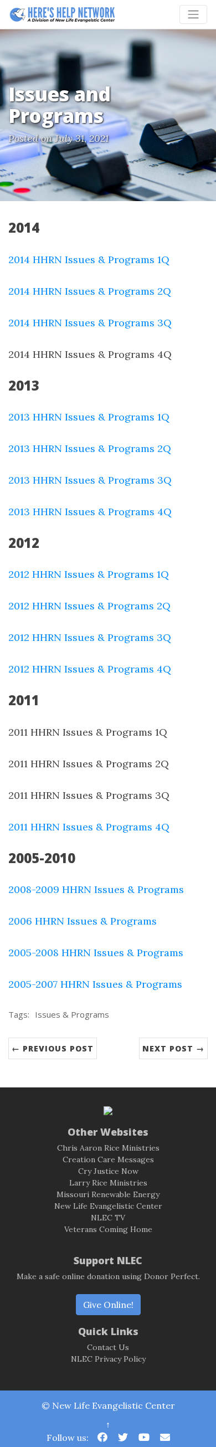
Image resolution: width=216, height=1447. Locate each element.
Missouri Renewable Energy (108, 1194)
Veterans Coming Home (108, 1229)
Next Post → (173, 1048)
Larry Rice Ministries (108, 1183)
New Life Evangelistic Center (108, 1206)
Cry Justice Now (108, 1171)
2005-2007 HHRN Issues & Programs (95, 984)
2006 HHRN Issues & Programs (82, 921)
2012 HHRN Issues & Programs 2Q (89, 605)
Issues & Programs (72, 1014)
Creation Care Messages (108, 1159)
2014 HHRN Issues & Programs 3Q (90, 322)
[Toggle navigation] (193, 14)
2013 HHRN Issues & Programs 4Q (90, 511)
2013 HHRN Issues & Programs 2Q (89, 448)
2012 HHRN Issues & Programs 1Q (88, 574)
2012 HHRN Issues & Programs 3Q (89, 637)
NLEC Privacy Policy (108, 1359)
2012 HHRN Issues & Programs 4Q (89, 669)
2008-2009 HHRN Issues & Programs (96, 889)
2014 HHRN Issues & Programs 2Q (89, 291)
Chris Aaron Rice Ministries (108, 1148)
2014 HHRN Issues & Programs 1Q (88, 259)
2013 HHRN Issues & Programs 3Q (90, 480)
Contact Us (108, 1347)
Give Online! (108, 1304)
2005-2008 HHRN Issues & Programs (95, 952)
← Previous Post (53, 1048)
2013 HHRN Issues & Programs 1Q (88, 417)
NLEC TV (108, 1218)
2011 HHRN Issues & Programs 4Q (88, 826)
